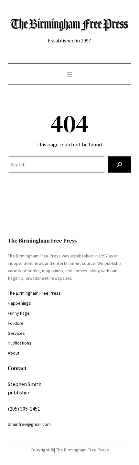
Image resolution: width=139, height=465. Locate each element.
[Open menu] (69, 74)
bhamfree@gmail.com (29, 424)
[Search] (119, 164)
